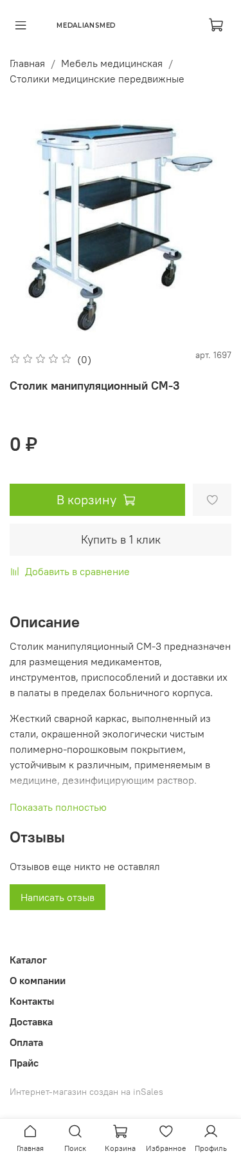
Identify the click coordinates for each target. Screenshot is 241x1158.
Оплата (26, 1042)
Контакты (32, 1000)
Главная (27, 63)
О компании (38, 980)
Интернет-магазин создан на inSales (86, 1091)
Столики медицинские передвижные (97, 78)
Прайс (24, 1062)
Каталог (28, 959)
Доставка (31, 1021)
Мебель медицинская (112, 63)
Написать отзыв (57, 897)
